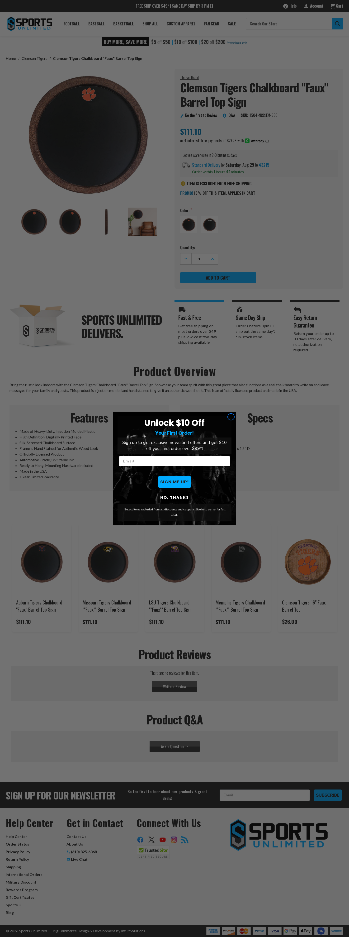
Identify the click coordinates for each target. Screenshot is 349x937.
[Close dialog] (231, 417)
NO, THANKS (174, 497)
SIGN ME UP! (174, 482)
